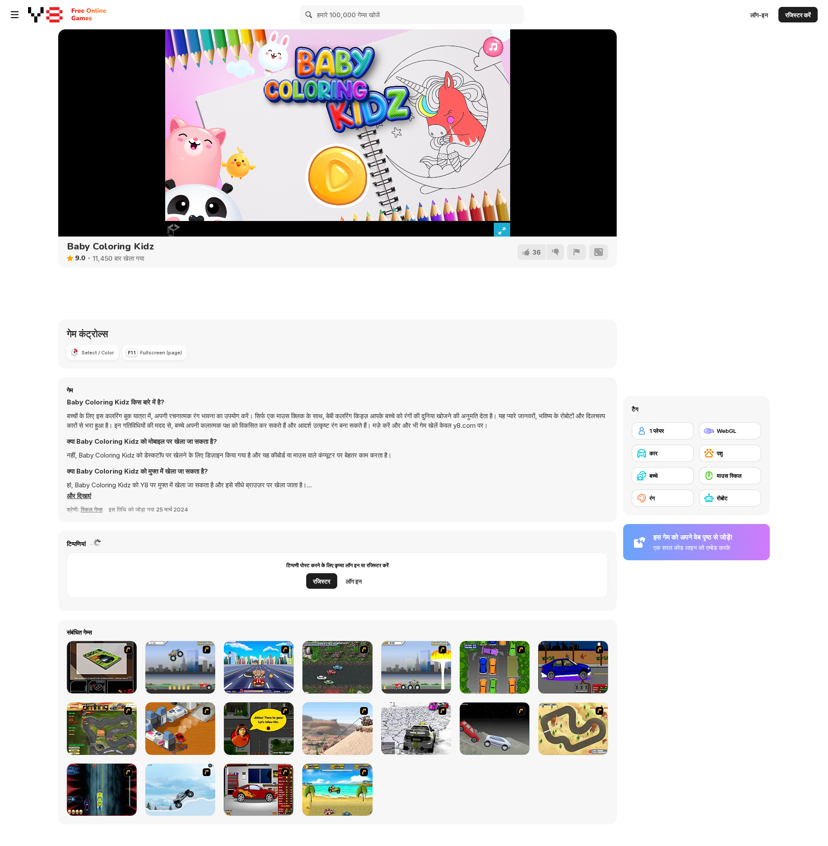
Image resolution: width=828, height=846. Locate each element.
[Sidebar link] (14, 14)
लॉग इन (354, 581)
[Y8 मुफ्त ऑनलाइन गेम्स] (45, 14)
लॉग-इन (759, 15)
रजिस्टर (321, 581)
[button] (79, 496)
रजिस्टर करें (798, 15)
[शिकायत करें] (576, 252)
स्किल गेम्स (92, 509)
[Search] (309, 14)
